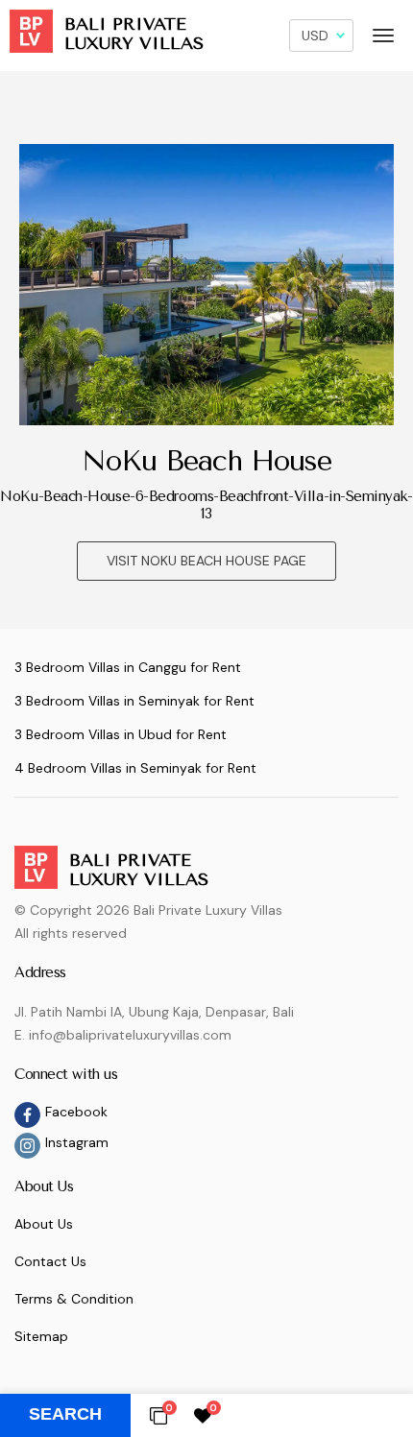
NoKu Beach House (207, 460)
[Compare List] (158, 1415)
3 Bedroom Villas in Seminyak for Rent (134, 700)
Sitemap (41, 1336)
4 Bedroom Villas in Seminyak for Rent (135, 768)
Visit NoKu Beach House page (206, 560)
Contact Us (50, 1261)
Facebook (76, 1111)
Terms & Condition (74, 1298)
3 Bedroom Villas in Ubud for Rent (120, 734)
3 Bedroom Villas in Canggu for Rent (127, 667)
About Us (43, 1224)
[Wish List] (202, 1415)
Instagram (77, 1142)
